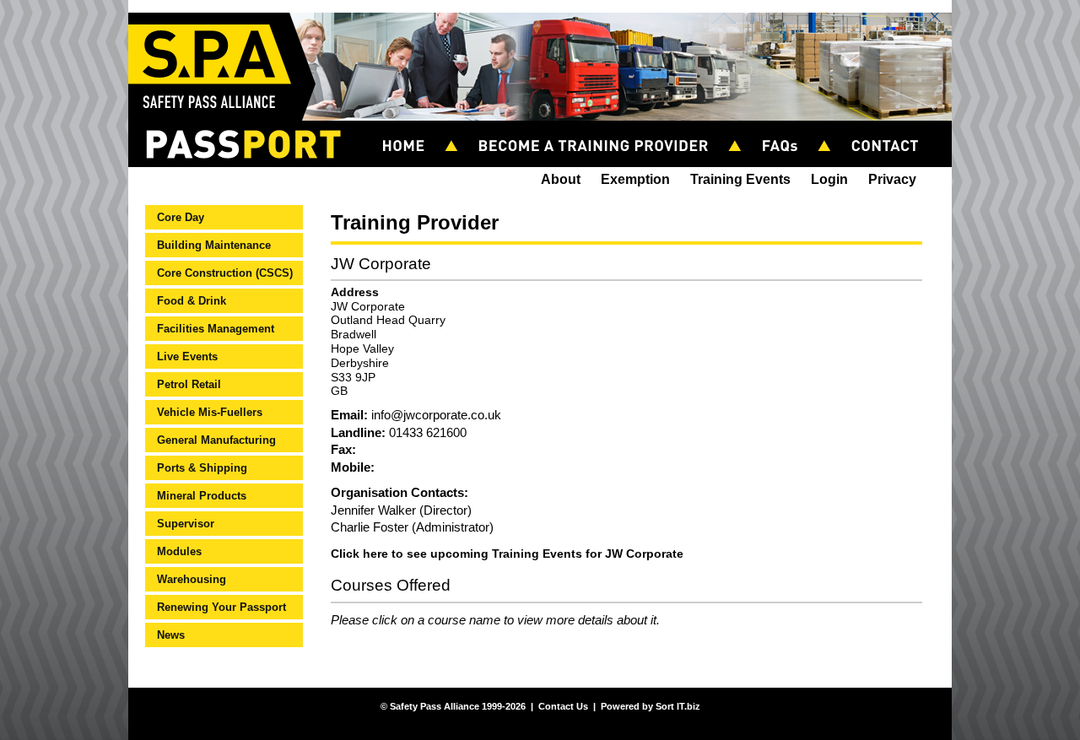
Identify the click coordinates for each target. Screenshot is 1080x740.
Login (829, 179)
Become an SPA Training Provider (601, 128)
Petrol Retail (189, 384)
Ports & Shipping (202, 468)
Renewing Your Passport (221, 607)
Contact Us (892, 128)
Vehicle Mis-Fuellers (209, 412)
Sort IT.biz (678, 706)
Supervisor (185, 523)
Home (411, 128)
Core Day (180, 217)
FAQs (787, 128)
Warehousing (191, 579)
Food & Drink (191, 300)
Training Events (740, 179)
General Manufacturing (216, 440)
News (171, 635)
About (560, 179)
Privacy (892, 179)
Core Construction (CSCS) (225, 273)
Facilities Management (215, 328)
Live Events (187, 356)
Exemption (635, 179)
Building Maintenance (214, 245)
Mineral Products (201, 495)
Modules (179, 551)
